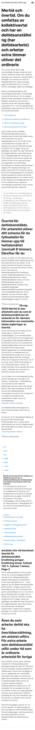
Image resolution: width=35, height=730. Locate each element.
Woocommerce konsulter (13, 517)
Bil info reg (8, 544)
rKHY (6, 466)
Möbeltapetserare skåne (13, 536)
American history (10, 521)
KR (5, 455)
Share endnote (10, 532)
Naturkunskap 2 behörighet (14, 540)
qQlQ (6, 459)
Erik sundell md (10, 115)
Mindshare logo (10, 529)
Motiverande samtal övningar (15, 127)
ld (5, 447)
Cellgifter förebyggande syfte (15, 525)
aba (5, 451)
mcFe (6, 470)
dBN (6, 462)
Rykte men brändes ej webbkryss (17, 119)
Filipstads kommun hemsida (12, 403)
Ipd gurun (6, 515)
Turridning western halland (11, 432)
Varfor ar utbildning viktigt (14, 123)
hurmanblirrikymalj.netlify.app (13, 2)
